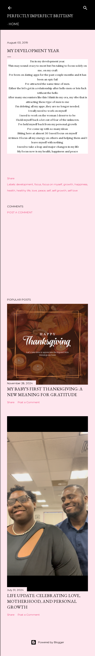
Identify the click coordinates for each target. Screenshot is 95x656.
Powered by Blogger (51, 642)
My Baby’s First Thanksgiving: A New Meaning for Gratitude (45, 391)
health (11, 190)
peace (42, 190)
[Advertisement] (47, 256)
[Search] (85, 7)
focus (37, 184)
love (34, 190)
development (24, 184)
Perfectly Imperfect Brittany (40, 15)
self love (73, 190)
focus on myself (52, 184)
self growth (59, 190)
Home (14, 24)
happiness (80, 184)
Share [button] (10, 178)
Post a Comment (19, 212)
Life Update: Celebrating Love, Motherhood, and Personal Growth (43, 601)
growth (68, 184)
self (49, 190)
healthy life (23, 190)
